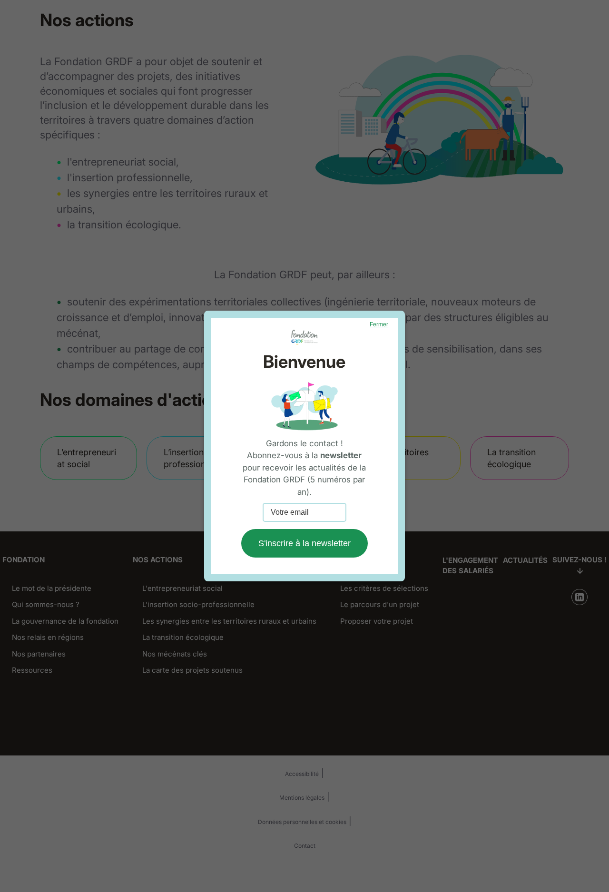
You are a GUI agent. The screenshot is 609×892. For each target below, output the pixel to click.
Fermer (379, 324)
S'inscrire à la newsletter (304, 543)
